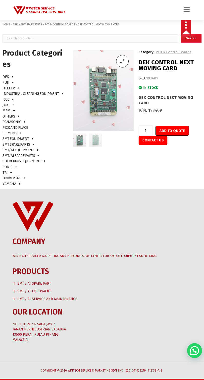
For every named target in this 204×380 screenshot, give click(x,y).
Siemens (9, 133)
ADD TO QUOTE (172, 130)
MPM (6, 110)
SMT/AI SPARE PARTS (18, 155)
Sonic (7, 167)
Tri (5, 172)
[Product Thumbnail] (122, 61)
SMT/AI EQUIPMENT (18, 150)
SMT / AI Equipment (34, 291)
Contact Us (153, 140)
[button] (194, 350)
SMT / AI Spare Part (34, 283)
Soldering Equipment (21, 161)
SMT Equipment (15, 138)
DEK (15, 24)
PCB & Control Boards (60, 24)
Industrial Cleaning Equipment (30, 93)
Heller (8, 88)
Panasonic (11, 122)
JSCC (5, 99)
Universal (11, 178)
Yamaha (9, 184)
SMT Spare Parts (31, 24)
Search (191, 38)
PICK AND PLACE (15, 127)
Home (6, 24)
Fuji (5, 82)
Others (8, 116)
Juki (5, 105)
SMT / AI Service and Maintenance (47, 299)
